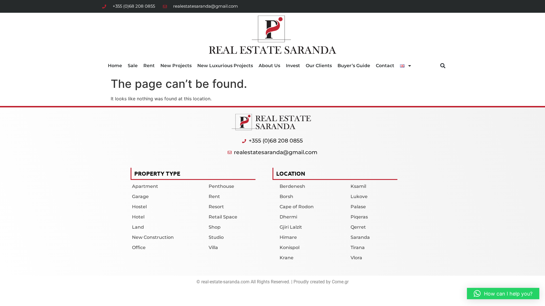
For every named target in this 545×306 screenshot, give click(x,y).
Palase (358, 206)
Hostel (139, 206)
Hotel (138, 217)
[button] (443, 66)
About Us (269, 65)
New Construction (153, 237)
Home (115, 65)
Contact (385, 65)
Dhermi (288, 217)
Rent (149, 65)
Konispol (289, 247)
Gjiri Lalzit (291, 227)
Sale (133, 65)
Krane (287, 257)
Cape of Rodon (297, 206)
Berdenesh (292, 186)
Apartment (145, 186)
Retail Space (223, 217)
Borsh (286, 196)
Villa (213, 247)
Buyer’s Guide (354, 65)
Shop (215, 227)
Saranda (360, 237)
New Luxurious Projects (225, 65)
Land (138, 227)
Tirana (358, 247)
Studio (216, 237)
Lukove (359, 196)
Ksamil (358, 186)
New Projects (176, 65)
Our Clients (319, 65)
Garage (140, 196)
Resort (216, 206)
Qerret (358, 227)
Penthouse (221, 186)
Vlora (356, 257)
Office (139, 247)
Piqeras (359, 217)
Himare (288, 237)
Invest (293, 65)
